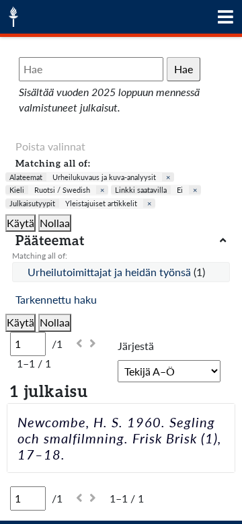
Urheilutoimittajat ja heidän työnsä (111, 271)
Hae (183, 68)
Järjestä (136, 345)
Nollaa (55, 222)
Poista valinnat (50, 146)
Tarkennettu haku (56, 299)
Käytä (20, 222)
